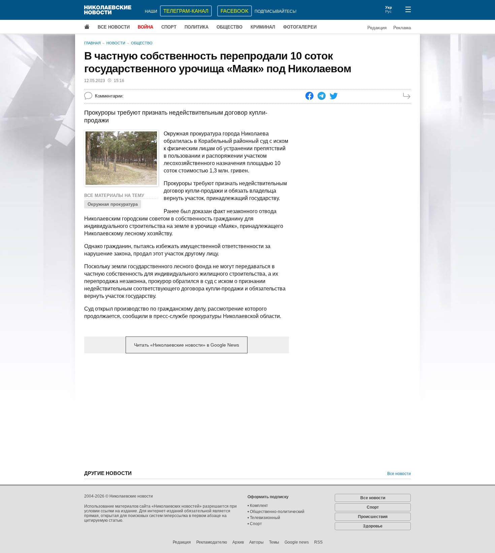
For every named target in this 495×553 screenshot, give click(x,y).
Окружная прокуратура (113, 204)
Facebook (235, 11)
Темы (274, 542)
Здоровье (373, 526)
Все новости (114, 27)
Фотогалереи (300, 27)
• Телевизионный (264, 517)
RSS (318, 542)
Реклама (402, 27)
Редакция (377, 27)
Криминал (263, 27)
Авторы (256, 542)
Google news (297, 542)
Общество (229, 27)
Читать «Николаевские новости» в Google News (186, 345)
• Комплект (258, 505)
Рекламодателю (211, 542)
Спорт (168, 27)
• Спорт (255, 523)
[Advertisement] (187, 411)
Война (145, 27)
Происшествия (373, 516)
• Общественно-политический (276, 511)
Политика (196, 27)
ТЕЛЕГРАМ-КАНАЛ (185, 11)
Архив (238, 542)
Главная (92, 43)
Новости (115, 43)
